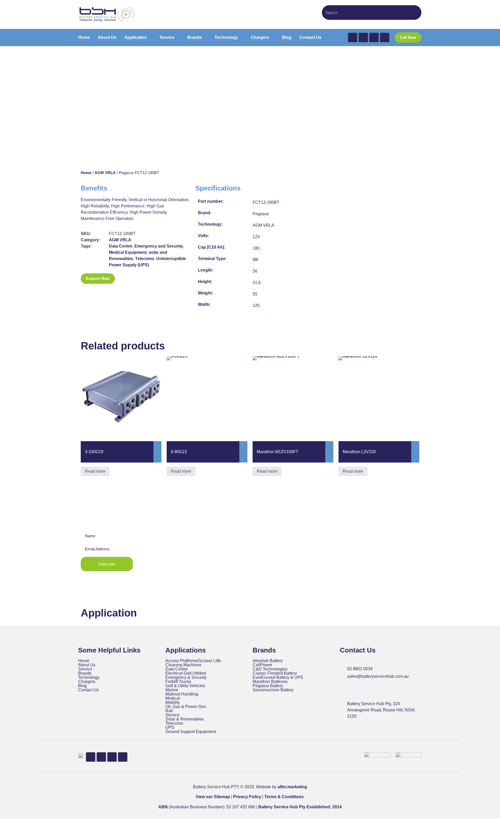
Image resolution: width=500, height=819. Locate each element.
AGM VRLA (105, 173)
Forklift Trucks (178, 682)
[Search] (414, 12)
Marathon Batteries (270, 682)
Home (86, 173)
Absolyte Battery (268, 661)
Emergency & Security (186, 677)
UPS (169, 727)
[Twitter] (363, 37)
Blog (82, 686)
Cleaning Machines (183, 665)
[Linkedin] (374, 37)
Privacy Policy (247, 797)
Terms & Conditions (284, 797)
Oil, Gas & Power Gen (185, 707)
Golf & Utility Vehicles (185, 686)
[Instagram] (384, 37)
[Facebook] (352, 37)
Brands (84, 673)
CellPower (262, 665)
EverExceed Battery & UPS (278, 677)
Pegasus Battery (268, 686)
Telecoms (144, 258)
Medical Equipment (128, 252)
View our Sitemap (213, 797)
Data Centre (120, 246)
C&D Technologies (270, 669)
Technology (88, 677)
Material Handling (181, 694)
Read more (95, 471)
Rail (169, 711)
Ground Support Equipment (190, 732)
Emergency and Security (158, 246)
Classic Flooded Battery (275, 673)
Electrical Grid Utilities (185, 673)
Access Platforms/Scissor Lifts (193, 661)
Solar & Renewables (184, 719)
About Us (86, 665)
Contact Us (88, 690)
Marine (171, 690)
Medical (172, 698)
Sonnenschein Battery (273, 690)
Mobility (172, 702)
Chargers (86, 682)
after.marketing (292, 787)
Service (85, 669)
